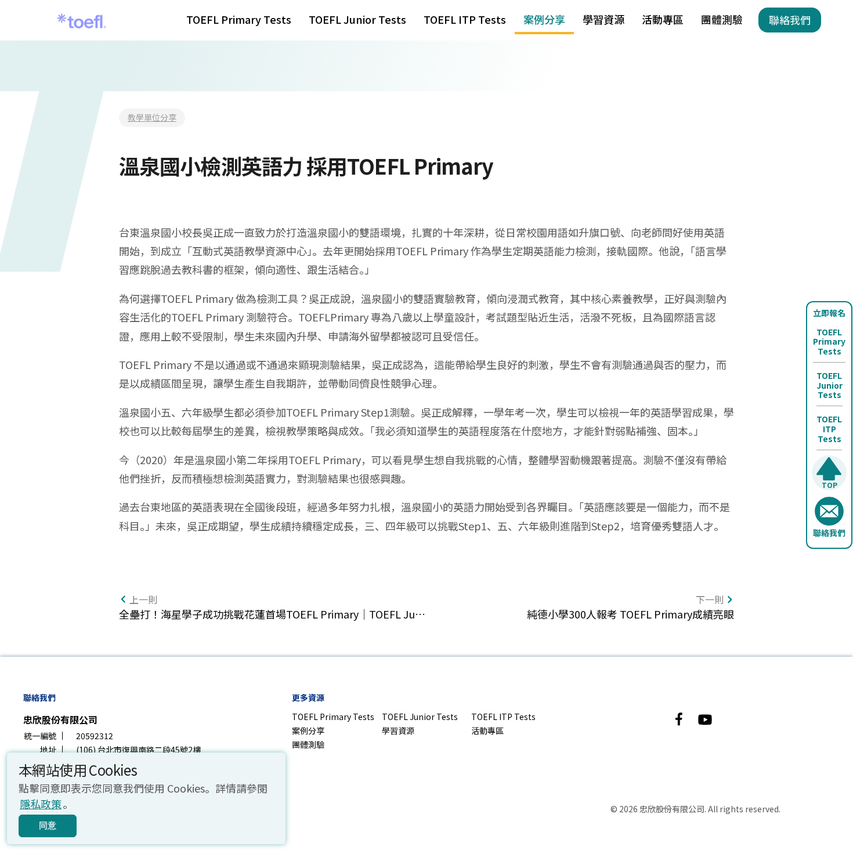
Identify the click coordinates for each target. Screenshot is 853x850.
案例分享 (544, 19)
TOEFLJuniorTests (829, 385)
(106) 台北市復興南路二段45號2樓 (138, 749)
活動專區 (663, 19)
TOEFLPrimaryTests (829, 341)
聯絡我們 (790, 19)
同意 (47, 825)
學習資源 (603, 19)
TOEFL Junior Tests (357, 19)
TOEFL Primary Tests (238, 19)
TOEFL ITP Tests (465, 19)
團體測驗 (722, 19)
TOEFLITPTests (829, 428)
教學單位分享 (152, 117)
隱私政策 (41, 803)
